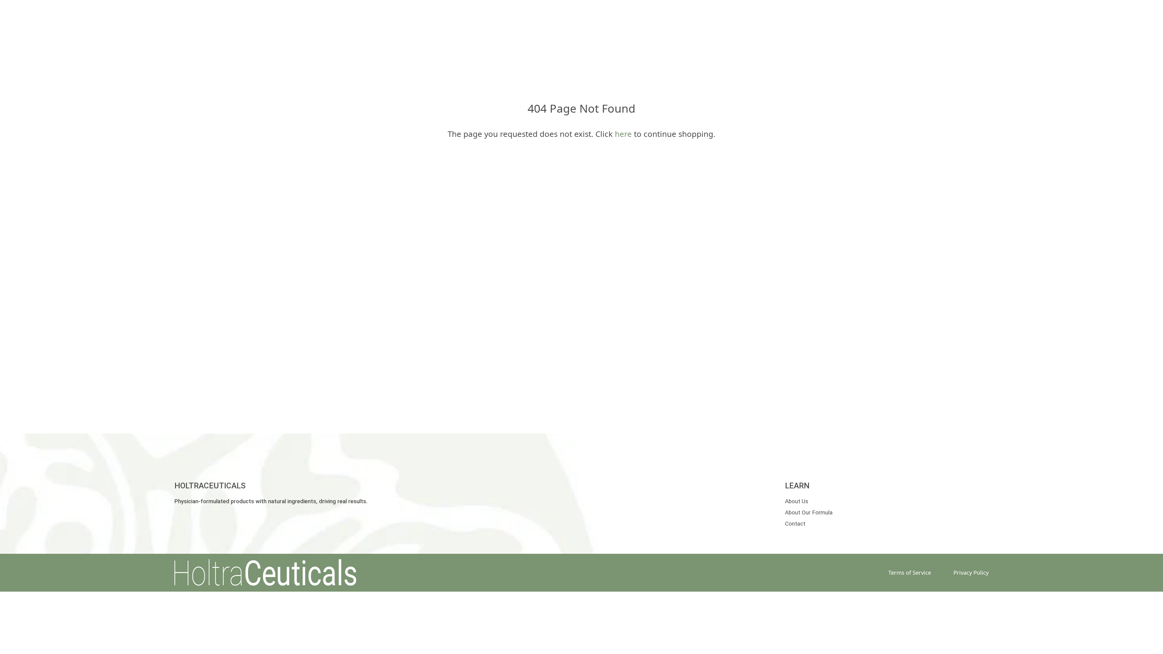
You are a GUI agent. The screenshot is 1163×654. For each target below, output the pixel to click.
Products (499, 42)
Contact (795, 523)
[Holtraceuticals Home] (279, 572)
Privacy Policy (971, 572)
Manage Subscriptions (655, 42)
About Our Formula (809, 512)
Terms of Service (909, 572)
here (623, 133)
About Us (746, 42)
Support (566, 42)
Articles (813, 42)
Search (434, 42)
